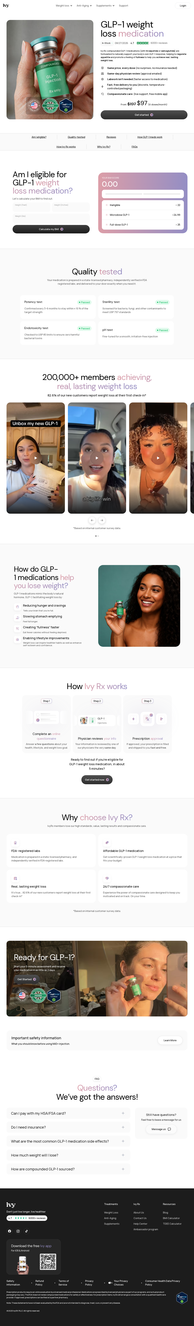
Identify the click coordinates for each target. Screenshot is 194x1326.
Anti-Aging (110, 1218)
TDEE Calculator (172, 1223)
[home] (6, 6)
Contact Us (140, 1218)
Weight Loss (111, 1212)
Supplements (111, 1223)
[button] (64, 5)
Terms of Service (64, 1282)
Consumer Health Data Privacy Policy (162, 1282)
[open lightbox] (36, 458)
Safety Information (13, 1282)
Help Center (140, 1223)
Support (123, 5)
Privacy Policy (89, 1282)
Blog (165, 1212)
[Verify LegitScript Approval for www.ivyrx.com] (181, 1297)
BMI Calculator (171, 1218)
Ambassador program (146, 1229)
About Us (139, 1212)
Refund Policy (39, 1282)
